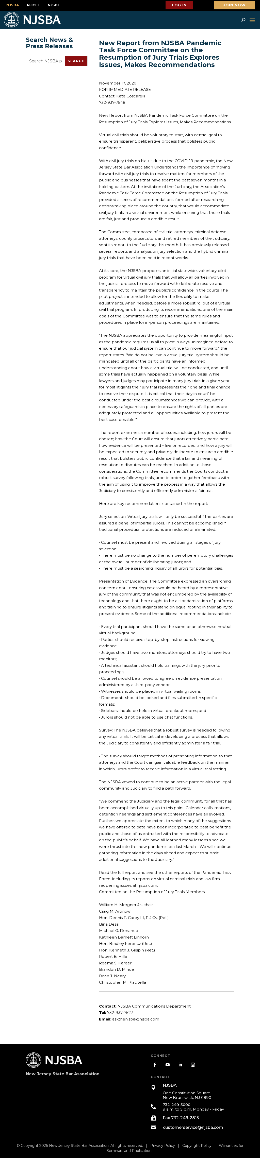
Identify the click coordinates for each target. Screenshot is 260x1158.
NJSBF (54, 5)
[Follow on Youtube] (168, 1065)
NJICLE (33, 5)
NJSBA (12, 5)
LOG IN (179, 5)
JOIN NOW (234, 5)
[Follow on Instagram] (193, 1065)
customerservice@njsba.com (193, 1127)
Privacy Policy (162, 1145)
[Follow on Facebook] (155, 1065)
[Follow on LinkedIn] (180, 1065)
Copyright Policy (197, 1145)
